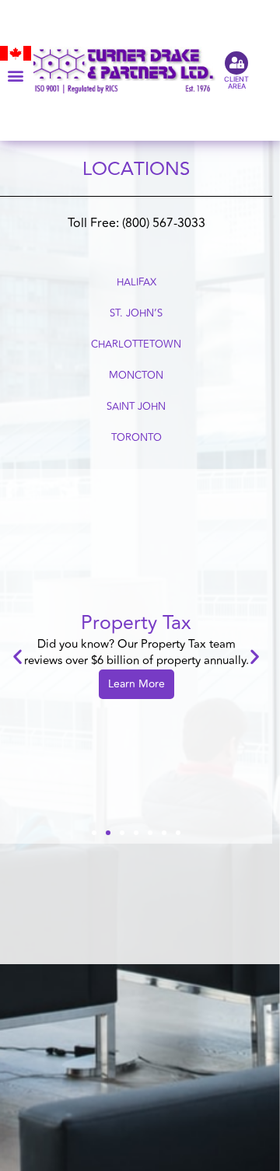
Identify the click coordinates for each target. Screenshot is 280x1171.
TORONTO (136, 438)
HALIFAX (136, 282)
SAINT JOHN (136, 406)
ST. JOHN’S (136, 313)
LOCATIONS (136, 169)
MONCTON (136, 375)
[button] (15, 76)
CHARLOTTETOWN (136, 344)
